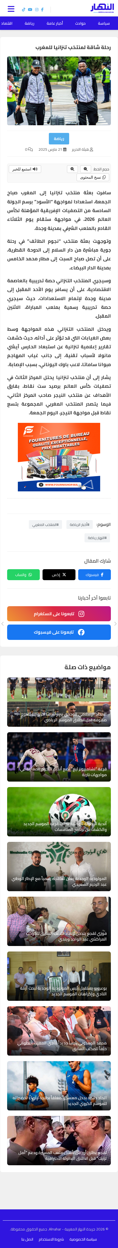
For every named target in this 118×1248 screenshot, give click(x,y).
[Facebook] (42, 10)
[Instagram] (36, 10)
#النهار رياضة (97, 537)
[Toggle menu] (12, 8)
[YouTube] (30, 10)
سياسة (104, 23)
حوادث (80, 23)
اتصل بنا (27, 1239)
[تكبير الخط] (72, 169)
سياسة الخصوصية (83, 1239)
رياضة (29, 23)
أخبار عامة (55, 23)
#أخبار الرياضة (79, 524)
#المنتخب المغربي (45, 524)
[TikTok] (23, 10)
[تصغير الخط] (85, 169)
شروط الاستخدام (51, 1239)
